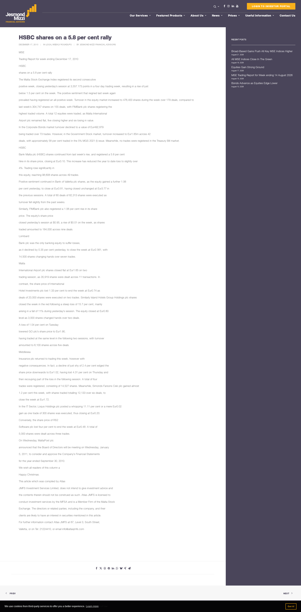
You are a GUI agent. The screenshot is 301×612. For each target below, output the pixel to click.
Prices (232, 15)
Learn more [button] (92, 606)
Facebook (226, 6)
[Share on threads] (105, 568)
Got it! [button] (291, 606)
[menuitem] (216, 6)
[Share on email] (129, 568)
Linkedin (234, 6)
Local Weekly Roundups (59, 44)
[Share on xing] (125, 568)
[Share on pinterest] (109, 568)
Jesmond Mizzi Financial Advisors (98, 44)
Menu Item (241, 6)
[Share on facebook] (96, 568)
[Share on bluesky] (121, 568)
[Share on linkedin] (113, 568)
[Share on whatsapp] (117, 568)
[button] (216, 6)
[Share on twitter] (101, 568)
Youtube (238, 6)
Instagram (229, 6)
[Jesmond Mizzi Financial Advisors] (21, 13)
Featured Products (169, 15)
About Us (197, 15)
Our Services (139, 15)
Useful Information (258, 15)
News (216, 15)
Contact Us (288, 15)
